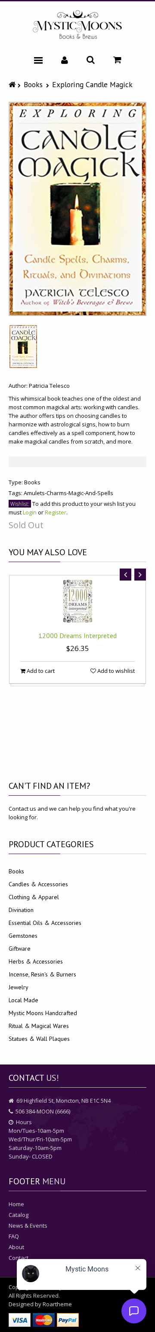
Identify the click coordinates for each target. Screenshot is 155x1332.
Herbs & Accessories (36, 961)
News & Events (28, 1225)
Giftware (20, 948)
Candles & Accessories (38, 884)
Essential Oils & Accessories (45, 923)
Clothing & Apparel (34, 897)
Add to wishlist (115, 671)
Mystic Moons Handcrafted (43, 1013)
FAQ (14, 1236)
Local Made (23, 1000)
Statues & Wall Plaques (39, 1039)
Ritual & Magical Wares (39, 1026)
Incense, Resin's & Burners (42, 974)
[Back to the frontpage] (13, 84)
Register (55, 512)
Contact (18, 1258)
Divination (21, 910)
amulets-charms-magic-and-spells (68, 493)
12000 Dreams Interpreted (77, 635)
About (16, 1247)
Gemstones (23, 936)
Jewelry (18, 987)
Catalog (18, 1215)
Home (16, 1204)
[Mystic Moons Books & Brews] (77, 25)
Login (30, 512)
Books (33, 84)
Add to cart (40, 671)
